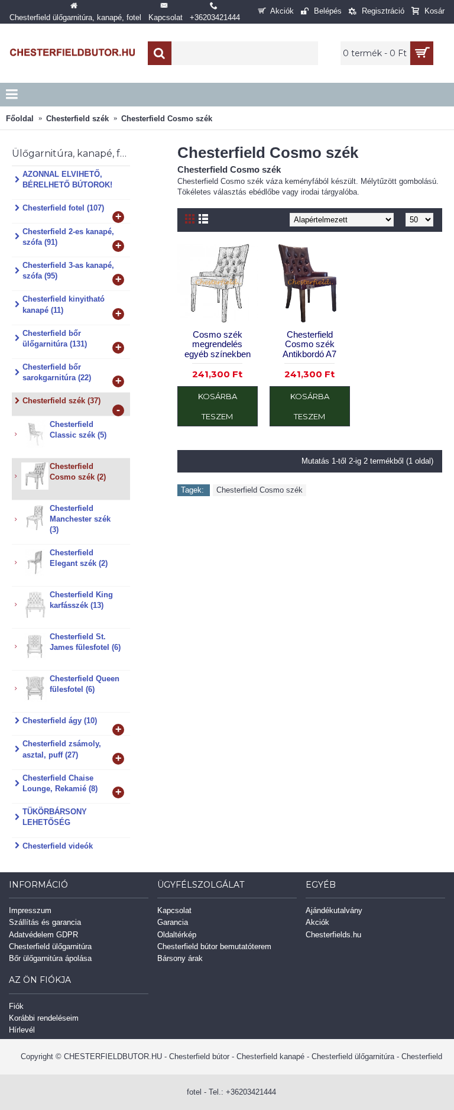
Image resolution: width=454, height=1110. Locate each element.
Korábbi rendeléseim (44, 1018)
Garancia (172, 922)
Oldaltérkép (176, 934)
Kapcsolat (174, 910)
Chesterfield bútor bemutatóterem (214, 946)
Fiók (16, 1006)
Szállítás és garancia (45, 922)
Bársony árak (180, 958)
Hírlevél (22, 1029)
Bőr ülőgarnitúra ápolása (50, 958)
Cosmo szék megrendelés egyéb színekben (217, 344)
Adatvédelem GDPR (43, 934)
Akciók (317, 922)
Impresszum (30, 910)
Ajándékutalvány (334, 910)
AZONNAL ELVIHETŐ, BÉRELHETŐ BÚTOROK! (67, 179)
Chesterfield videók (57, 846)
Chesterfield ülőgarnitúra (50, 946)
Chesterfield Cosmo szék (259, 490)
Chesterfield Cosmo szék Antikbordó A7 (309, 344)
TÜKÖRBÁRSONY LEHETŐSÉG (54, 817)
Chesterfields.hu (333, 934)
